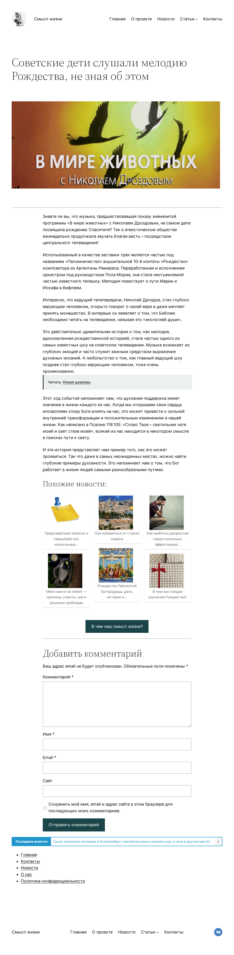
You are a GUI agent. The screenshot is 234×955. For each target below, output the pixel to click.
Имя (49, 734)
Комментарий (58, 676)
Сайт (48, 780)
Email (49, 757)
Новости (29, 867)
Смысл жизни (48, 18)
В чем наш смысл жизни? (117, 626)
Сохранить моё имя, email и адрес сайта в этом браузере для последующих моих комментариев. (110, 807)
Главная (29, 854)
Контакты (30, 861)
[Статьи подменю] (196, 19)
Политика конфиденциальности (53, 881)
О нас (26, 874)
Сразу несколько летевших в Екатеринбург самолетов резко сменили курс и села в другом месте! (131, 841)
